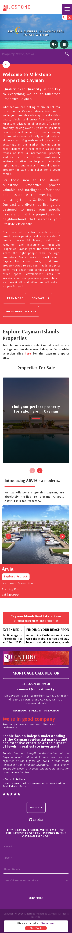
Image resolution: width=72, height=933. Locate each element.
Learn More (14, 298)
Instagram (51, 710)
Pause (64, 44)
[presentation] (32, 470)
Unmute (54, 44)
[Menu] (67, 9)
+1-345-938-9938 (36, 684)
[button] (36, 880)
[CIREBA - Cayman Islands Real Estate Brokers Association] (36, 819)
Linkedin (35, 710)
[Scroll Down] (6, 64)
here (28, 353)
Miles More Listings (21, 311)
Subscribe (36, 898)
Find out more (48, 923)
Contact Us (40, 298)
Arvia (8, 568)
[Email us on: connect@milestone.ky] (69, 17)
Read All (36, 807)
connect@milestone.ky (36, 689)
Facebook (20, 710)
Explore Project (15, 576)
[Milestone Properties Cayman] (16, 7)
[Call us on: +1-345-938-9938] (64, 17)
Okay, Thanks (36, 928)
